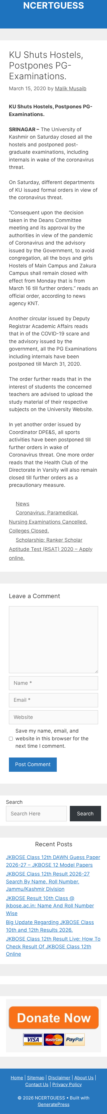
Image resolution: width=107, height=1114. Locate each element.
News (22, 504)
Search (14, 802)
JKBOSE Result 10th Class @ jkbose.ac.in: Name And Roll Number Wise (50, 905)
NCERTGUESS (53, 5)
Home (17, 1077)
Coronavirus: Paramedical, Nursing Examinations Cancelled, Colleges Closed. (48, 522)
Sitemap (35, 1077)
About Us (84, 1077)
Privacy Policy (67, 1084)
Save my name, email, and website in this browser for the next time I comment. (52, 738)
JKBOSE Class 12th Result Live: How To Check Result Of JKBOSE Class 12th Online (53, 946)
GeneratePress (54, 1104)
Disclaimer (59, 1077)
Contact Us (36, 1084)
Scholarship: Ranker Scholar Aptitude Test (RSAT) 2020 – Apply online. (50, 549)
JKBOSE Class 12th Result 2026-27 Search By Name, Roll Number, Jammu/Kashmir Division (48, 881)
